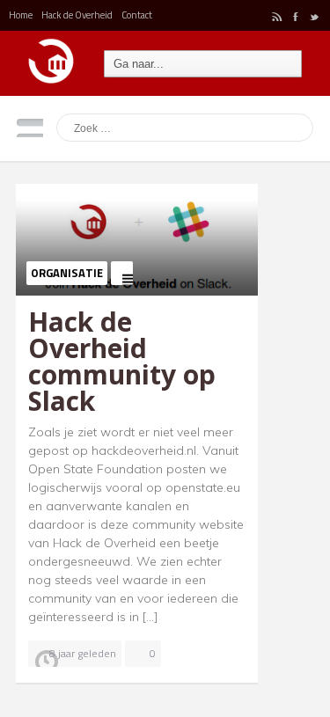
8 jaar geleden (82, 653)
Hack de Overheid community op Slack (122, 361)
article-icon (122, 273)
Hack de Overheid (77, 15)
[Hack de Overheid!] (51, 54)
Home (21, 15)
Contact (136, 15)
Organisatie (67, 273)
